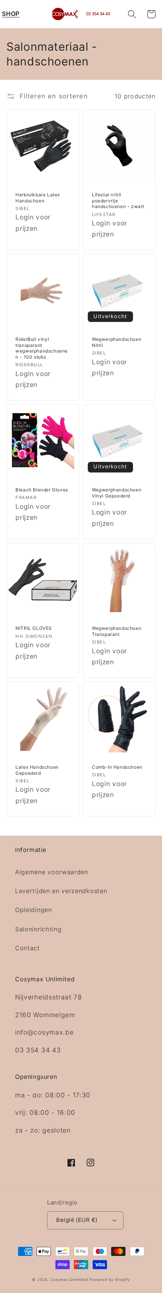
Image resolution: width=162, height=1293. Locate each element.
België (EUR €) (76, 1220)
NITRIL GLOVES (33, 628)
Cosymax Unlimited (69, 1279)
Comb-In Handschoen (117, 767)
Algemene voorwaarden (51, 872)
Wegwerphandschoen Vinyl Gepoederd (116, 493)
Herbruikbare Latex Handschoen (37, 198)
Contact (27, 948)
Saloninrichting (38, 929)
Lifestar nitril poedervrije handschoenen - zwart (118, 200)
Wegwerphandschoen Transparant (116, 631)
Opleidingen (33, 910)
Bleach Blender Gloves (41, 490)
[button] (10, 14)
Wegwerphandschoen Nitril (116, 342)
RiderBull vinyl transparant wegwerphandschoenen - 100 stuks (41, 348)
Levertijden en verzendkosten (61, 891)
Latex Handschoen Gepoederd (37, 770)
